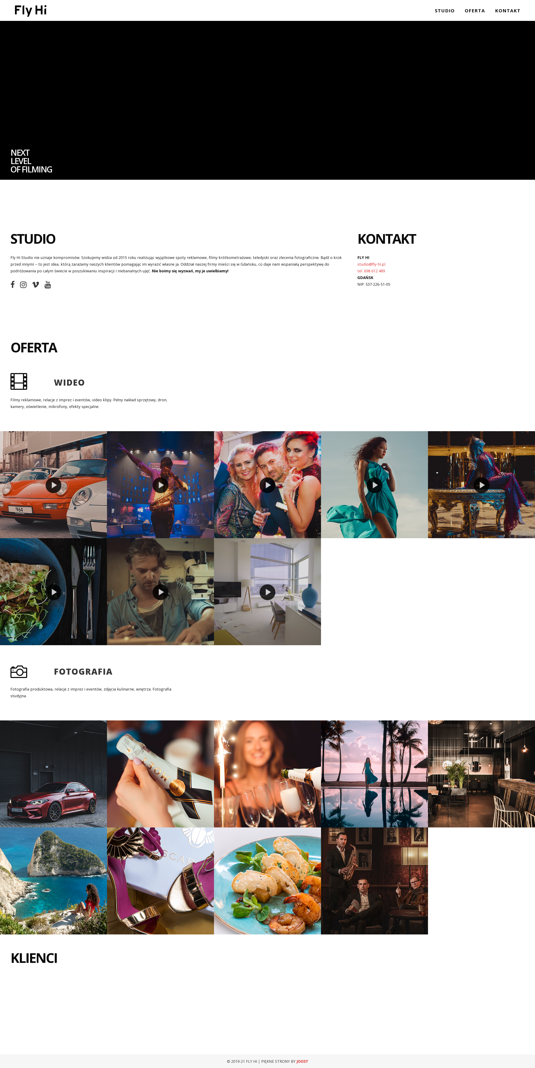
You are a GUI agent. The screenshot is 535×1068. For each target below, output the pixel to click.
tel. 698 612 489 (371, 270)
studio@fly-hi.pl (371, 264)
